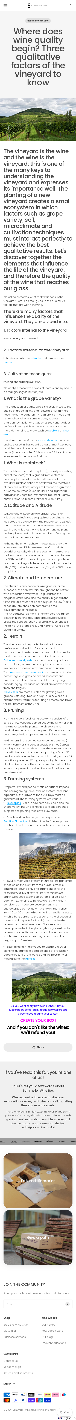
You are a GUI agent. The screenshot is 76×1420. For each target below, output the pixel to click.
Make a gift (10, 1331)
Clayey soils (11, 692)
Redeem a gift (12, 1367)
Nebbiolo (53, 430)
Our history (48, 1324)
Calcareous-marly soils (18, 660)
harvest (30, 959)
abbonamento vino (38, 20)
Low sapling (14, 803)
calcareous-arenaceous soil (26, 672)
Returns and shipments (18, 1373)
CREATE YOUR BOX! (38, 1020)
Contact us (11, 1361)
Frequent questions (54, 1343)
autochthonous (47, 440)
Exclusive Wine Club (16, 1324)
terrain (8, 362)
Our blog (47, 1337)
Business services (15, 1337)
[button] (67, 1418)
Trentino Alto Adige (15, 821)
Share (40, 1047)
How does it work (52, 1331)
